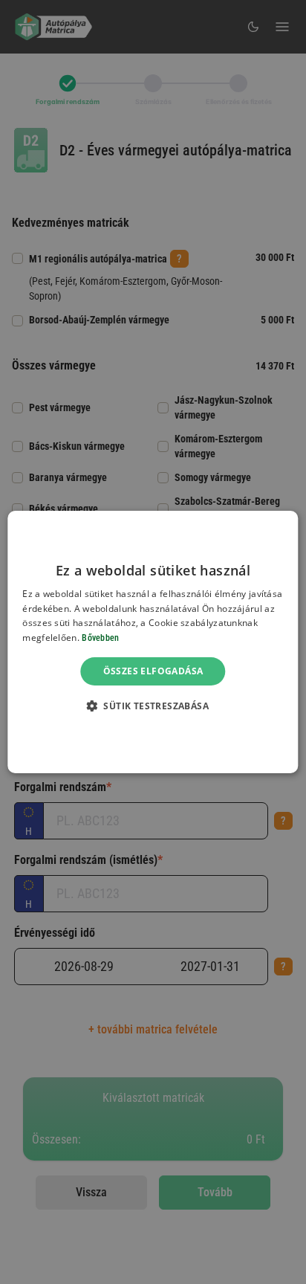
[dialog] (152, 642)
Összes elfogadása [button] (153, 671)
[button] (153, 705)
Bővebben (100, 638)
